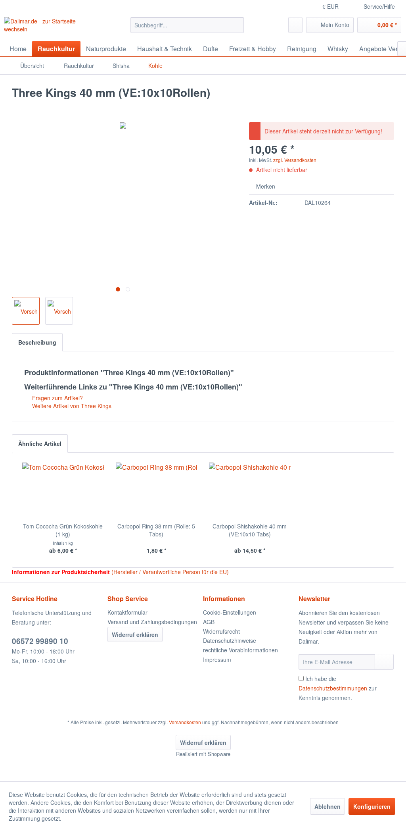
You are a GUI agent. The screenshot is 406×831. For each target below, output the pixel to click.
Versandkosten (185, 722)
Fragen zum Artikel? (57, 398)
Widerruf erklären (135, 634)
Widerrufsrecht (221, 631)
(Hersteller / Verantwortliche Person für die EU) (170, 572)
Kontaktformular (127, 612)
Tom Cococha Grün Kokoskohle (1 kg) (63, 530)
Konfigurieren (372, 806)
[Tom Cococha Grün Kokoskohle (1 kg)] (63, 490)
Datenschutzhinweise (229, 640)
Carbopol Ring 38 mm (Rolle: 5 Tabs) (156, 530)
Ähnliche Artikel (39, 443)
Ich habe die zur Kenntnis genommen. (338, 688)
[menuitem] (187, 25)
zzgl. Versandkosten (294, 159)
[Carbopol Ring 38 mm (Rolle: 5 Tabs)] (156, 490)
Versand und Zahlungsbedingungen (152, 622)
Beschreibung (37, 342)
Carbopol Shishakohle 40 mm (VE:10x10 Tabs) (250, 530)
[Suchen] (236, 25)
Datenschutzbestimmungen (333, 688)
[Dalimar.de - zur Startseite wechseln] (52, 27)
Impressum (217, 659)
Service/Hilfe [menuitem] (379, 6)
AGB (208, 622)
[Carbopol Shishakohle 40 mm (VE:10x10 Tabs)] (250, 490)
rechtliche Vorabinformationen (240, 650)
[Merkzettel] (295, 25)
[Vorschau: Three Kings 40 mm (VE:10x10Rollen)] (26, 311)
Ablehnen (327, 806)
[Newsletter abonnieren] (384, 662)
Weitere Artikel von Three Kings (71, 406)
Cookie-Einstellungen (229, 612)
